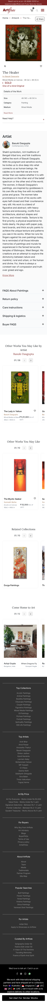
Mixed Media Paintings (23, 710)
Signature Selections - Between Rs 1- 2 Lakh (23, 805)
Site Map (23, 876)
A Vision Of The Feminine (23, 950)
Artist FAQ (23, 924)
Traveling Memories (24, 952)
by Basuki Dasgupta (11, 76)
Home (5, 18)
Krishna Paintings (24, 901)
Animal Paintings (23, 696)
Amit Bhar (24, 742)
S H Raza (23, 768)
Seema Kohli (23, 771)
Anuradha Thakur (23, 747)
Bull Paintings (23, 893)
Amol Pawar (23, 745)
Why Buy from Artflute (23, 827)
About (23, 862)
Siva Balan (23, 776)
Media (23, 867)
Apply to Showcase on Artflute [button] (23, 927)
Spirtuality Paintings (23, 722)
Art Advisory (23, 830)
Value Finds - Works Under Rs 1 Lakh (24, 802)
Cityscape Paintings (23, 702)
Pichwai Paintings (23, 716)
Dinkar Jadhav (23, 753)
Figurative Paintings (23, 707)
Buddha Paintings (23, 699)
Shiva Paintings (23, 904)
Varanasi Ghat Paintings (23, 907)
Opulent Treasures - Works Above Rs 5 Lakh (23, 811)
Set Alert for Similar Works (23, 998)
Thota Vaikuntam (23, 779)
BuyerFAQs (23, 836)
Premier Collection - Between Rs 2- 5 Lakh (23, 808)
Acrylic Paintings (23, 693)
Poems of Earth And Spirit (23, 955)
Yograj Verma (23, 782)
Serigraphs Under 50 (23, 944)
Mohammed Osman (24, 762)
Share (41, 19)
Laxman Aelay (23, 759)
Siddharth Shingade (23, 774)
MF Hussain (23, 765)
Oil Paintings (23, 713)
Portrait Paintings (24, 719)
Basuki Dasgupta (23, 750)
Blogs (23, 833)
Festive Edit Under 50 (23, 947)
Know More (8, 275)
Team (23, 864)
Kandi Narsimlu (23, 756)
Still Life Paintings (23, 725)
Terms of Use (23, 839)
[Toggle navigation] (42, 10)
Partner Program (23, 873)
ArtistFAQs (23, 845)
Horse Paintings (23, 899)
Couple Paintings (23, 705)
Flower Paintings (23, 896)
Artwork (15, 18)
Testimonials (24, 870)
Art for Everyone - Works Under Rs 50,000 (23, 799)
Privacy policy (23, 842)
